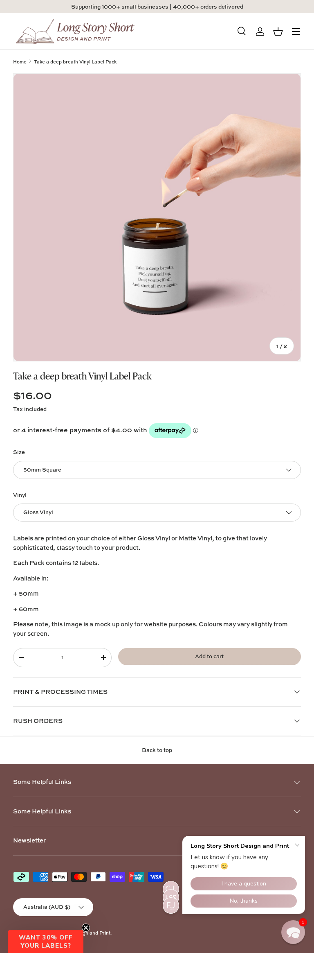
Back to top (157, 750)
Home (20, 61)
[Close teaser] (86, 928)
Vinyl (20, 495)
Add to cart (209, 656)
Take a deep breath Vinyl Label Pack (75, 61)
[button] (45, 941)
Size (19, 452)
